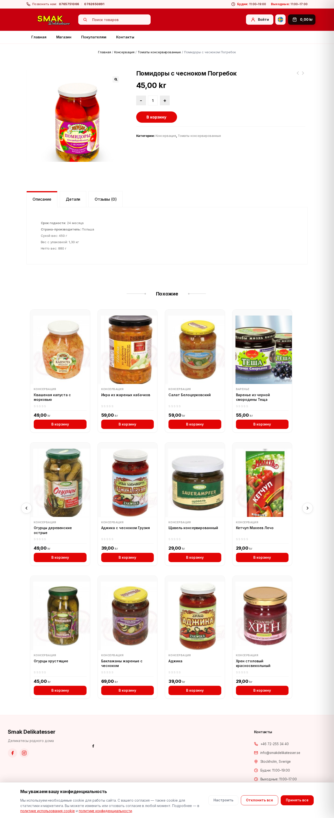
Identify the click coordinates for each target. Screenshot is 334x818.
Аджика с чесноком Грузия (125, 528)
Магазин (64, 37)
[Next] (307, 508)
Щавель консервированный (193, 528)
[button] (115, 79)
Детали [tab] (73, 199)
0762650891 (94, 4)
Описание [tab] (42, 199)
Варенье (243, 389)
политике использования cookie (47, 811)
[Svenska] (280, 19)
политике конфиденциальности (105, 811)
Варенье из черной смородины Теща (253, 397)
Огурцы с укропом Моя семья (297, 76)
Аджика (175, 661)
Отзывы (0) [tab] (106, 199)
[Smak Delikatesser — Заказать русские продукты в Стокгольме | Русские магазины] (53, 19)
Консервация (124, 52)
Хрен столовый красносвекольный (253, 663)
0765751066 (69, 4)
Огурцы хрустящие (51, 661)
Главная (38, 37)
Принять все (297, 800)
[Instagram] (24, 753)
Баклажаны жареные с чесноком (122, 663)
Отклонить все (259, 800)
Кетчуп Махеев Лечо (255, 528)
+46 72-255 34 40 (274, 744)
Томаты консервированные (159, 52)
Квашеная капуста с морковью (52, 397)
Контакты (125, 37)
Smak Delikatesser (32, 732)
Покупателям (93, 37)
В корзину (156, 117)
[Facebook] (12, 753)
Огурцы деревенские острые (53, 530)
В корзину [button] (60, 424)
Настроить (223, 800)
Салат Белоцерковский (189, 395)
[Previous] (26, 508)
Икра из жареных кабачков (125, 395)
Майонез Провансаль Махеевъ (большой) (303, 76)
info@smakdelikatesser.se (280, 753)
